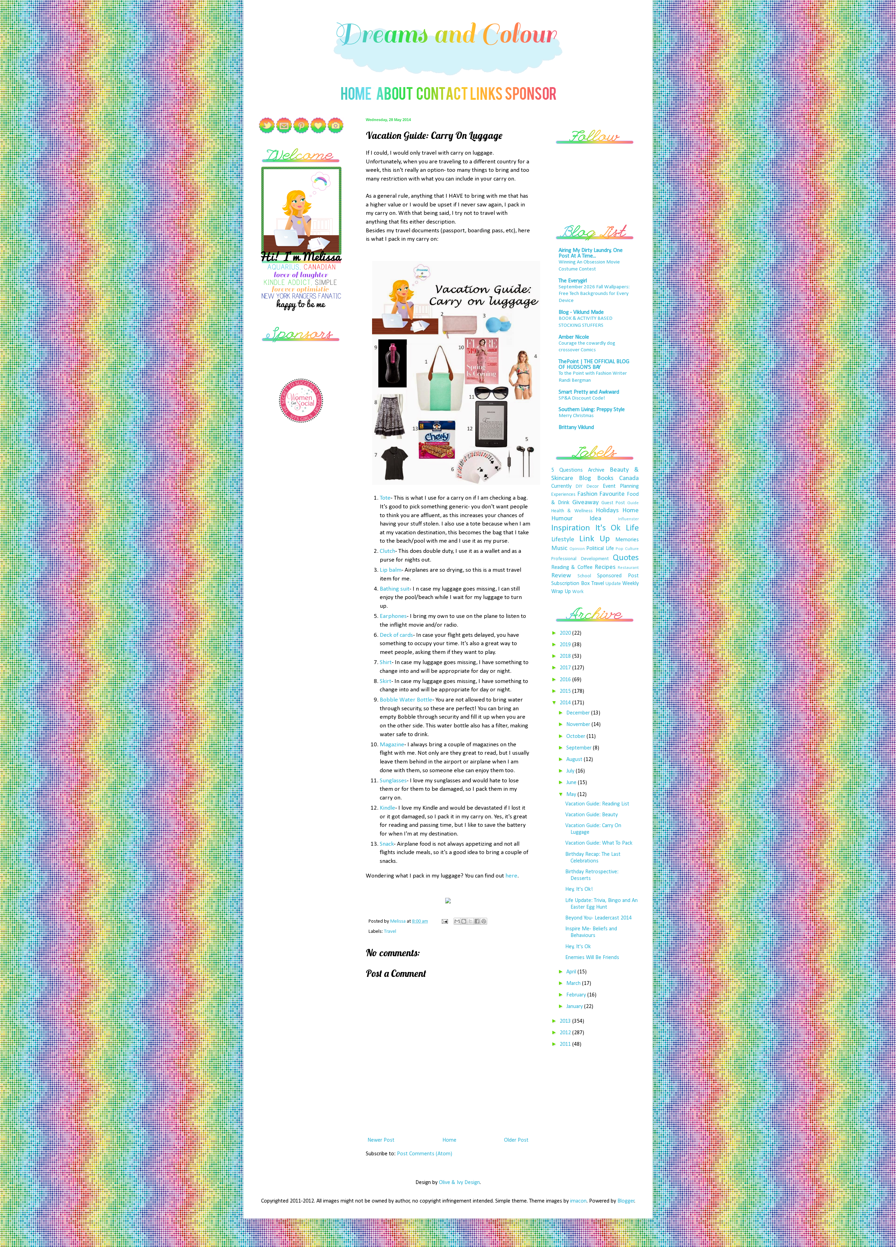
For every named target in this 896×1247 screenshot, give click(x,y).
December (578, 713)
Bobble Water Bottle (406, 700)
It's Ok (608, 528)
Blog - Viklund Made (581, 312)
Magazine (392, 745)
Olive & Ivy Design (459, 1182)
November (579, 724)
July (571, 771)
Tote (385, 498)
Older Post (516, 1140)
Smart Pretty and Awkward (589, 392)
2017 (566, 668)
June (572, 782)
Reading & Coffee (572, 567)
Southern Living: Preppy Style (592, 410)
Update (613, 583)
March (574, 983)
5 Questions (567, 470)
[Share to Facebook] (477, 921)
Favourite (612, 494)
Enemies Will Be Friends (592, 957)
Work (577, 591)
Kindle (387, 808)
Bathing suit (395, 589)
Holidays (607, 510)
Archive (596, 470)
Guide (633, 503)
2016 (566, 680)
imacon (578, 1201)
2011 (566, 1044)
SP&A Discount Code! (582, 398)
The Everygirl (573, 281)
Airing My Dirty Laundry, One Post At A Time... (591, 253)
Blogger (626, 1201)
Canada (629, 478)
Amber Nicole (574, 337)
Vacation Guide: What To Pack (598, 843)
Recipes (605, 567)
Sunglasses (393, 781)
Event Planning (621, 486)
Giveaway (585, 502)
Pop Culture (627, 549)
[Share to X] (470, 921)
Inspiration (570, 528)
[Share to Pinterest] (483, 921)
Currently (561, 486)
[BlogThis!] (463, 921)
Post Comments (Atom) (424, 1154)
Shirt (386, 662)
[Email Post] (444, 921)
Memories (627, 540)
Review (561, 575)
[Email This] (457, 921)
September (579, 748)
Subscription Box (570, 583)
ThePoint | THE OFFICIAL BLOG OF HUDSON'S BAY (594, 364)
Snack (387, 844)
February (576, 995)
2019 (566, 645)
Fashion (587, 494)
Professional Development (580, 559)
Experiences (563, 494)
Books (605, 478)
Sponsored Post (618, 576)
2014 (566, 703)
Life (632, 528)
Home (449, 1140)
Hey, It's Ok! (579, 889)
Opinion (577, 549)
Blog (585, 478)
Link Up (594, 539)
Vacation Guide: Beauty (591, 815)
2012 (566, 1033)
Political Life (600, 548)
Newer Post (381, 1140)
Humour (562, 518)
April (572, 972)
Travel (390, 931)
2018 (566, 656)
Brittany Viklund (576, 427)
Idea (595, 518)
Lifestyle (562, 539)
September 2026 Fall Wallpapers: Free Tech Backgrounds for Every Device (594, 294)
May (572, 794)
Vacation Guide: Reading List (597, 804)
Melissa (398, 921)
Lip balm (390, 570)
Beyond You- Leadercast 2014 (598, 918)
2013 (566, 1021)
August (575, 759)
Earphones (393, 616)
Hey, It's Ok (578, 947)
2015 (566, 691)
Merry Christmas (576, 415)
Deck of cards (396, 635)
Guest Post (613, 503)
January (575, 1006)
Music (559, 548)
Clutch (387, 551)
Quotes (626, 558)
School (584, 576)
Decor (593, 486)
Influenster (628, 519)
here (511, 876)
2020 (566, 633)
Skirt (385, 681)
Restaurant (628, 567)
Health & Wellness (572, 511)
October (576, 736)
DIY (579, 486)
